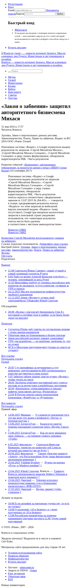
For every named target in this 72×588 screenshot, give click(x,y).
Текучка (12, 98)
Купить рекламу (17, 47)
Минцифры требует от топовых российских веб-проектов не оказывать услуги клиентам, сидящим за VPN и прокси (39, 285)
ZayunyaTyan (28, 423)
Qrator (33, 570)
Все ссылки (8, 355)
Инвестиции (15, 83)
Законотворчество (22, 250)
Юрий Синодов (30, 471)
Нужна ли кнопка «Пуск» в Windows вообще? (36, 464)
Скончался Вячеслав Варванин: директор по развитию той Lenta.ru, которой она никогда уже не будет (34, 447)
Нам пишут (14, 92)
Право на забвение (53, 250)
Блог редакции (16, 573)
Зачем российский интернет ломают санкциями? (36, 338)
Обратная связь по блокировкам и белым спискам (36, 335)
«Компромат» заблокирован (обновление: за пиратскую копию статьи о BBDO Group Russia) (34, 167)
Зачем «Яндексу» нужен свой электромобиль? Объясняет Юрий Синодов (33, 299)
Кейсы (11, 89)
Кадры (12, 86)
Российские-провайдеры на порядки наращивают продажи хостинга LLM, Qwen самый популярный (37, 518)
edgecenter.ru (27, 567)
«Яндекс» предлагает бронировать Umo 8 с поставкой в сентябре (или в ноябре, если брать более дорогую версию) (38, 314)
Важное (5, 265)
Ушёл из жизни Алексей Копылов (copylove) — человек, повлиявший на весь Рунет (38, 278)
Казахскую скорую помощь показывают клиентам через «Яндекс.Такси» (38, 425)
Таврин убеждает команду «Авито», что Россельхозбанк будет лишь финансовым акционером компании (39, 456)
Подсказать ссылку (12, 358)
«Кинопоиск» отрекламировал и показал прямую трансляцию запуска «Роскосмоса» (34, 390)
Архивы (25, 247)
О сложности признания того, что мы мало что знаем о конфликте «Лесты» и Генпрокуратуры (39, 417)
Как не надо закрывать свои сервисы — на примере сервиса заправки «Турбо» (37, 435)
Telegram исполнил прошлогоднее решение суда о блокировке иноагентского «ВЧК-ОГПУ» (33, 483)
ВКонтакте (21, 29)
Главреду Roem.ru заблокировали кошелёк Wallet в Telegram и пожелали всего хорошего (37, 474)
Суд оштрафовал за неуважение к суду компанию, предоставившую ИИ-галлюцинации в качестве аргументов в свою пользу (37, 370)
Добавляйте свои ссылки (53, 244)
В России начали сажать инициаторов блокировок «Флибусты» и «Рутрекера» (33, 396)
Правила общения (18, 555)
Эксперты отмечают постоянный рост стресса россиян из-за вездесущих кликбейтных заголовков (37, 384)
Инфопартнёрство (18, 558)
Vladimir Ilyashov (30, 462)
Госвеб (12, 80)
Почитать (6, 323)
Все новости (8, 403)
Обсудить (6, 256)
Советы (12, 95)
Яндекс (5, 253)
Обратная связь (16, 576)
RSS (10, 579)
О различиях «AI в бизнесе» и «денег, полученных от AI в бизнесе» (33, 511)
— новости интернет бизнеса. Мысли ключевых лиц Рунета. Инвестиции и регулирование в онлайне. (33, 64)
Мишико (26, 414)
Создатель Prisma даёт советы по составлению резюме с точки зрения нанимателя (39, 331)
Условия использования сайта (25, 552)
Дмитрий (26, 480)
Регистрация (15, 4)
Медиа (12, 77)
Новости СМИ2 (17, 229)
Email (11, 10)
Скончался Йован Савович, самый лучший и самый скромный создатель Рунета (37, 272)
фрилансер (25, 444)
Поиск (37, 250)
